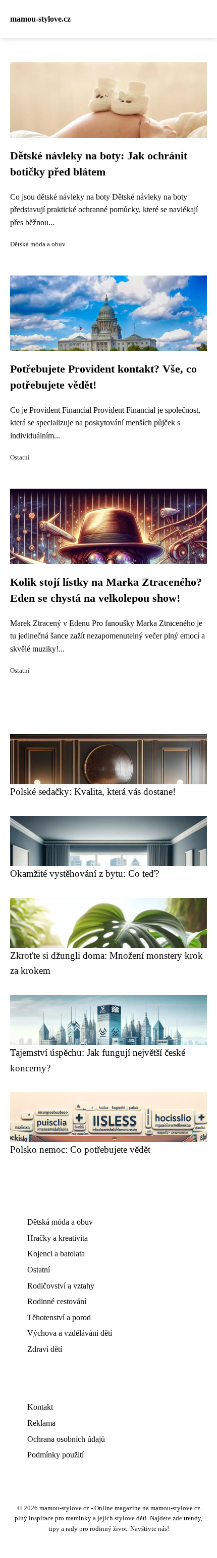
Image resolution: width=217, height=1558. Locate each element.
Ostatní (20, 457)
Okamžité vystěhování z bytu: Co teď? (84, 873)
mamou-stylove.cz (40, 19)
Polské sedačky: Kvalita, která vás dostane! (93, 791)
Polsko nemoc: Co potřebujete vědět (80, 1149)
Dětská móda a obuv (38, 244)
